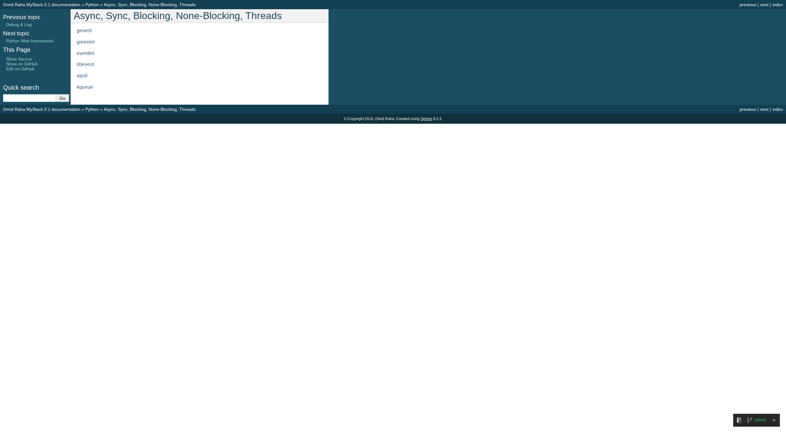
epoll (82, 75)
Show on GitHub (22, 63)
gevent (84, 30)
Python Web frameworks (30, 40)
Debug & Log (19, 24)
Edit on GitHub (20, 68)
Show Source (19, 58)
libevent (85, 64)
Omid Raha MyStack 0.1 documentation (41, 4)
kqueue (85, 87)
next (764, 4)
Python (92, 4)
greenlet (86, 42)
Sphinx (426, 119)
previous (748, 4)
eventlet (85, 53)
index (777, 4)
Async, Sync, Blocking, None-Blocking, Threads (150, 4)
